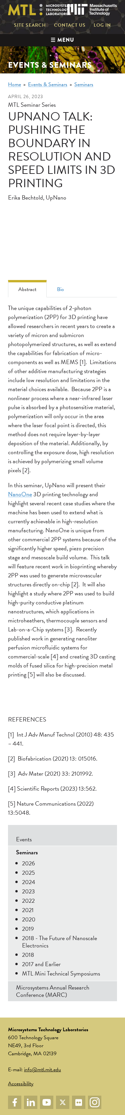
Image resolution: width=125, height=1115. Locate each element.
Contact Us (70, 25)
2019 (28, 928)
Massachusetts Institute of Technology (92, 9)
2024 (28, 881)
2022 (28, 900)
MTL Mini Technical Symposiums (61, 973)
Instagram (94, 1102)
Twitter (62, 1102)
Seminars (83, 84)
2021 (28, 909)
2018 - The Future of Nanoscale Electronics (59, 941)
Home (14, 84)
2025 (28, 872)
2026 (28, 863)
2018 (28, 954)
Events (24, 839)
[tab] (27, 288)
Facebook (14, 1102)
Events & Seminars (47, 84)
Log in (102, 25)
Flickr (78, 1102)
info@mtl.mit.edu (42, 1070)
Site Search (30, 25)
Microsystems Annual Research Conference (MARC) (52, 991)
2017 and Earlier (41, 963)
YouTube (46, 1102)
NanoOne (20, 494)
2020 (28, 919)
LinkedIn (30, 1102)
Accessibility (20, 1084)
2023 (28, 891)
